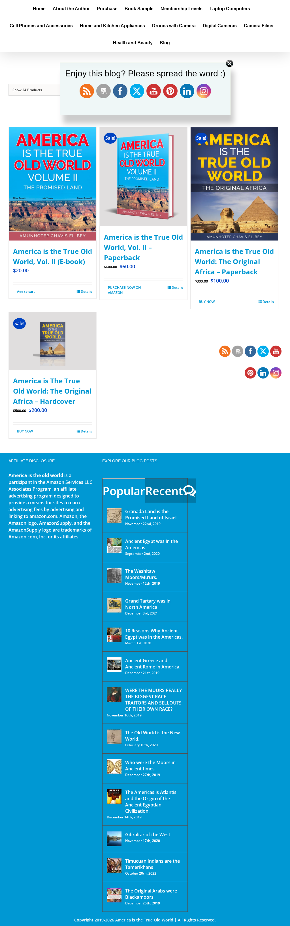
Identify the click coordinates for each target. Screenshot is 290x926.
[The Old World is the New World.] (114, 736)
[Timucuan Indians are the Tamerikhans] (114, 865)
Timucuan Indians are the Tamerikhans (152, 864)
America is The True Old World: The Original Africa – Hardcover (52, 391)
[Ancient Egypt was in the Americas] (114, 545)
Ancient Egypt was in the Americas (151, 544)
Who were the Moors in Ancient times (150, 765)
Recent (164, 491)
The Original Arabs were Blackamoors (151, 894)
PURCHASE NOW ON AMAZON (124, 290)
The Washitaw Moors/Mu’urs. (141, 574)
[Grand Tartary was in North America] (114, 605)
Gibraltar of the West (147, 834)
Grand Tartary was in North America (147, 604)
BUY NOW (207, 301)
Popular (124, 491)
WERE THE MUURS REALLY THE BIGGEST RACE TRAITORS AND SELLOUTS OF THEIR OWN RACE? (153, 699)
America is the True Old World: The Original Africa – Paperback (234, 261)
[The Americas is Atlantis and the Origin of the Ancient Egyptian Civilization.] (114, 796)
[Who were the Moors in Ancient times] (114, 766)
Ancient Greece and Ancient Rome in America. (152, 663)
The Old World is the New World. (152, 735)
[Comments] (189, 490)
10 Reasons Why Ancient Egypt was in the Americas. (154, 634)
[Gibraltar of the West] (114, 838)
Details (86, 291)
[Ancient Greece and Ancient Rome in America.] (114, 664)
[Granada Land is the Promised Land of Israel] (114, 515)
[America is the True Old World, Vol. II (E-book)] (52, 184)
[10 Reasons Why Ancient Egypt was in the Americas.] (114, 635)
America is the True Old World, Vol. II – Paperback (143, 247)
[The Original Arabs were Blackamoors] (114, 895)
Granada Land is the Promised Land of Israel (150, 514)
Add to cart (26, 291)
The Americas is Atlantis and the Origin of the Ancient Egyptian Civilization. (150, 801)
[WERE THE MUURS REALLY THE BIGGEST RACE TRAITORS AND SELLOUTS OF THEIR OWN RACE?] (114, 694)
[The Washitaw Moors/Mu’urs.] (114, 575)
